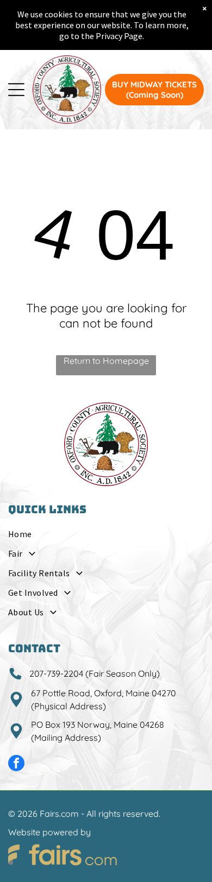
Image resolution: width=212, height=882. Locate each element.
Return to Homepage (106, 360)
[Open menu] (16, 89)
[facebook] (16, 764)
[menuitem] (106, 537)
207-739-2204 (56, 673)
